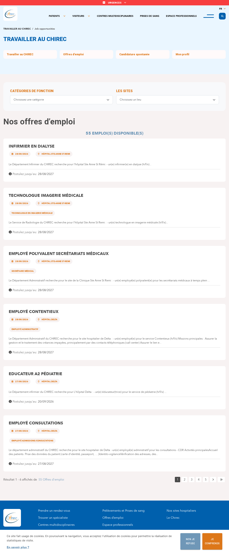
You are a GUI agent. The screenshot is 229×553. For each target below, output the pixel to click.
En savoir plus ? (18, 547)
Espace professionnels (181, 16)
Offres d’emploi (113, 518)
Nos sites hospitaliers (181, 510)
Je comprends (212, 541)
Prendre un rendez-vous (54, 510)
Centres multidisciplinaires (115, 16)
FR (220, 8)
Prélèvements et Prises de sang (123, 510)
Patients (54, 16)
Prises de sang (149, 16)
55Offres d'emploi (51, 479)
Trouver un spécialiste (53, 518)
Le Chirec (173, 518)
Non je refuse (190, 541)
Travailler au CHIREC (17, 28)
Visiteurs (78, 16)
